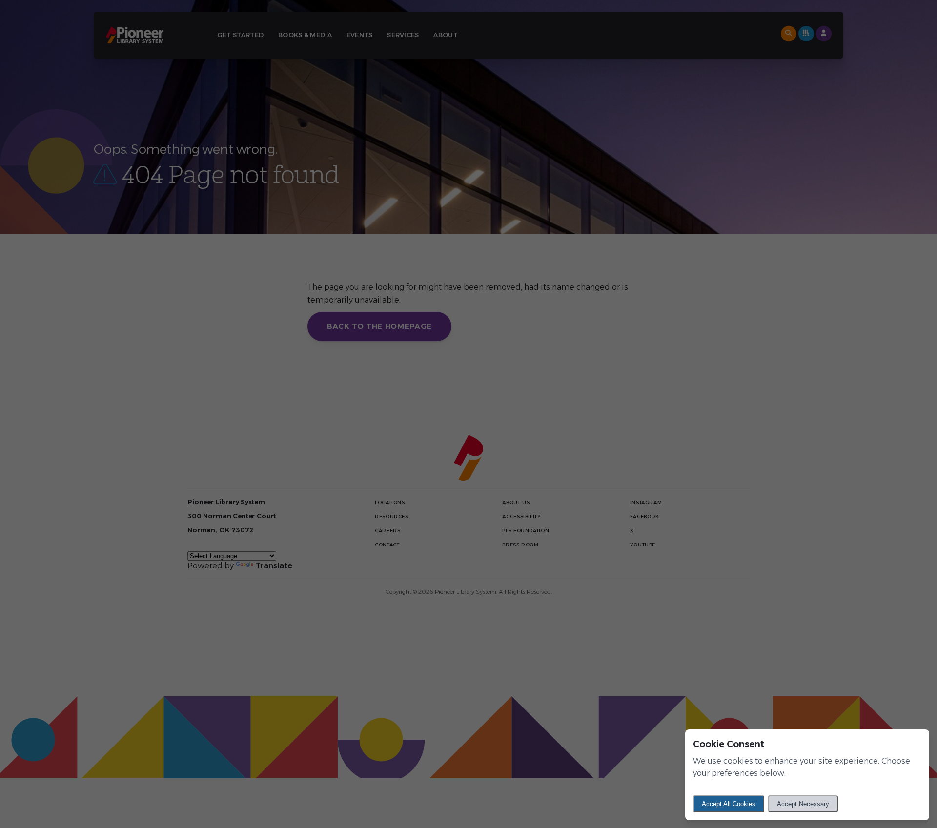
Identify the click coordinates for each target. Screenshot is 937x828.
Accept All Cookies (728, 804)
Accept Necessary (803, 804)
